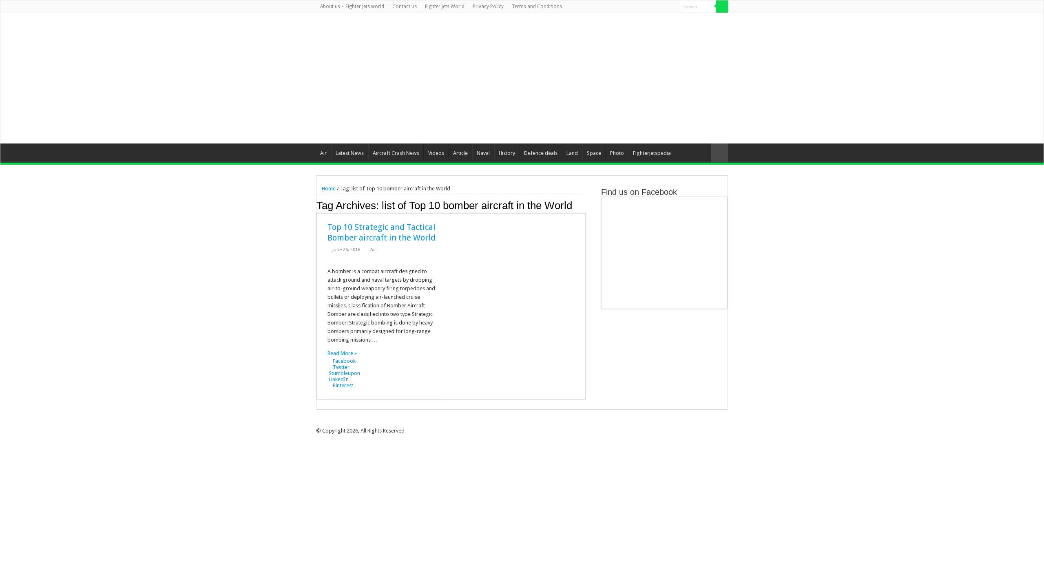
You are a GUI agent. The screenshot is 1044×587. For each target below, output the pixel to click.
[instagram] (673, 7)
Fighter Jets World (444, 6)
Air (323, 153)
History (507, 153)
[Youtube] (665, 7)
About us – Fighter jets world (352, 6)
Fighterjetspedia (652, 153)
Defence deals (540, 153)
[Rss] (634, 7)
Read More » (342, 353)
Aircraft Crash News (396, 153)
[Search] (722, 6)
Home (328, 188)
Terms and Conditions (537, 6)
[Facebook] (642, 7)
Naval (483, 153)
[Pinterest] (658, 7)
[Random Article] (719, 153)
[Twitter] (650, 7)
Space (594, 153)
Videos (436, 153)
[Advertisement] (573, 78)
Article (460, 153)
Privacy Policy (488, 6)
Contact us (404, 6)
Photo (617, 153)
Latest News (350, 153)
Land (572, 153)
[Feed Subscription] (583, 205)
